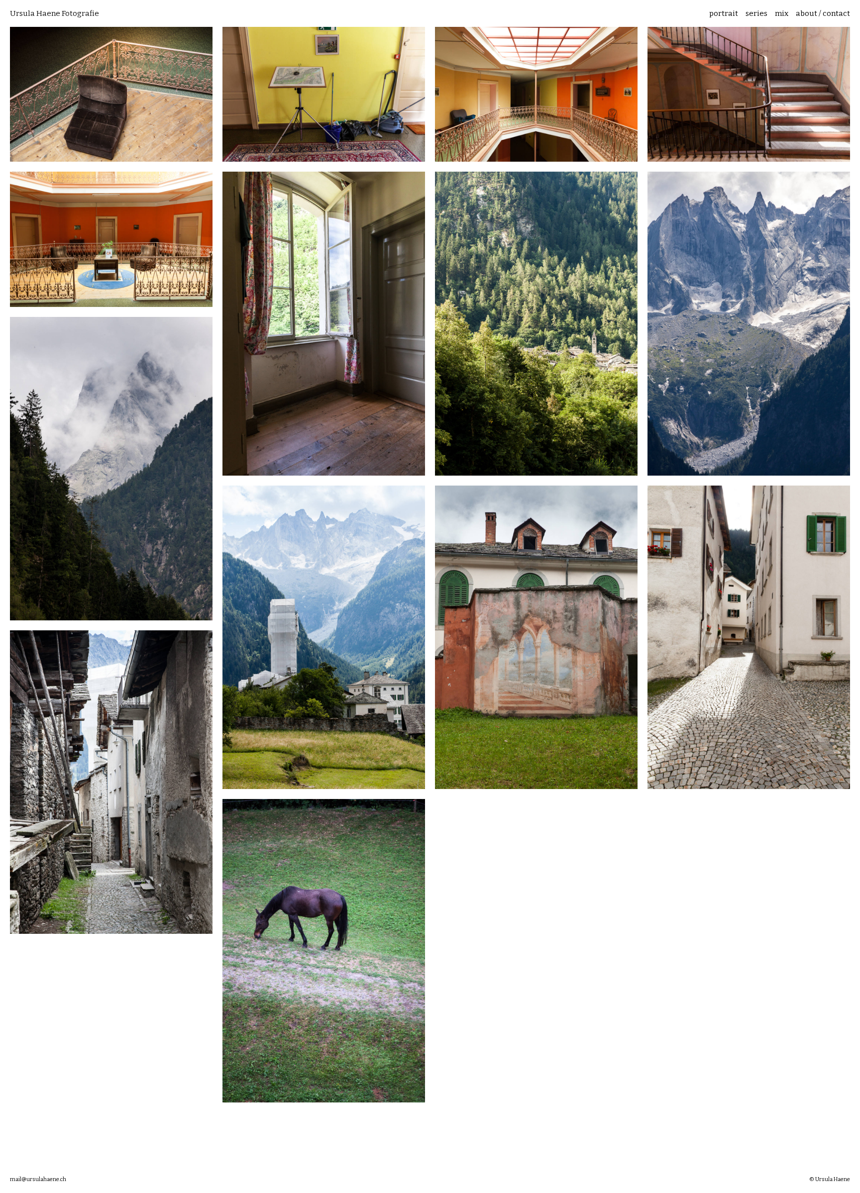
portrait (723, 13)
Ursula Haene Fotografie (54, 13)
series (756, 13)
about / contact (823, 13)
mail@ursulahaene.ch (38, 1179)
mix (781, 13)
